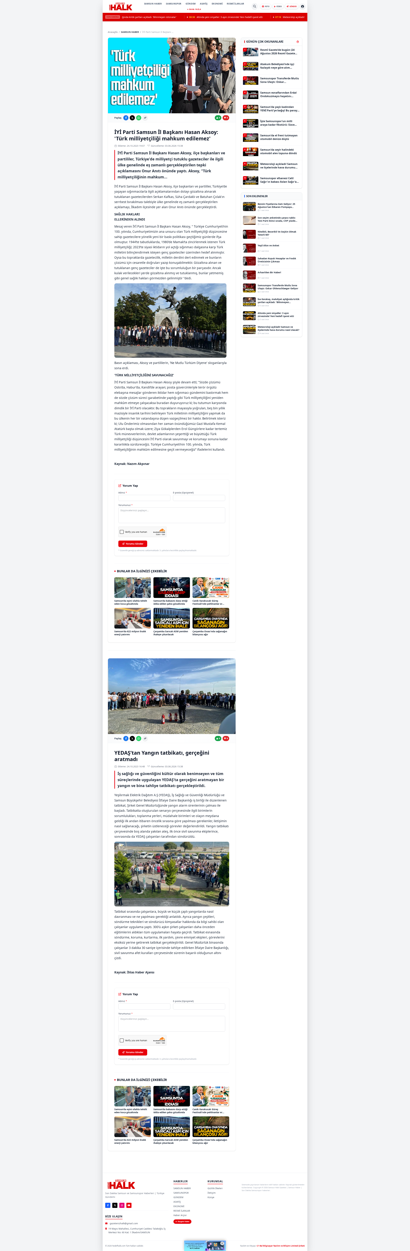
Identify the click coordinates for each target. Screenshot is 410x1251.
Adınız (122, 492)
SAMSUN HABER (153, 3)
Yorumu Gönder (134, 543)
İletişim (212, 1192)
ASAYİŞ (204, 3)
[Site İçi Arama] (255, 6)
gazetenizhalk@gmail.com (124, 1223)
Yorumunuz (125, 505)
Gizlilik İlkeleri (215, 1188)
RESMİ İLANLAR (235, 3)
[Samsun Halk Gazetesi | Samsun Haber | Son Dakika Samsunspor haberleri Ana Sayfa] (121, 6)
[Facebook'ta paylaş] (125, 117)
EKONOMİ (217, 3)
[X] (114, 1205)
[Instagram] (121, 1205)
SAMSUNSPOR (173, 3)
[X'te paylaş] (132, 117)
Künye (211, 1197)
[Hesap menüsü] (302, 6)
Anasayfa (113, 31)
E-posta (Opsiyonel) (183, 492)
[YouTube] (128, 1205)
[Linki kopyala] (145, 117)
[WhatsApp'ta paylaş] (138, 117)
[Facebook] (107, 1205)
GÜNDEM (191, 3)
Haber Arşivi (180, 1215)
